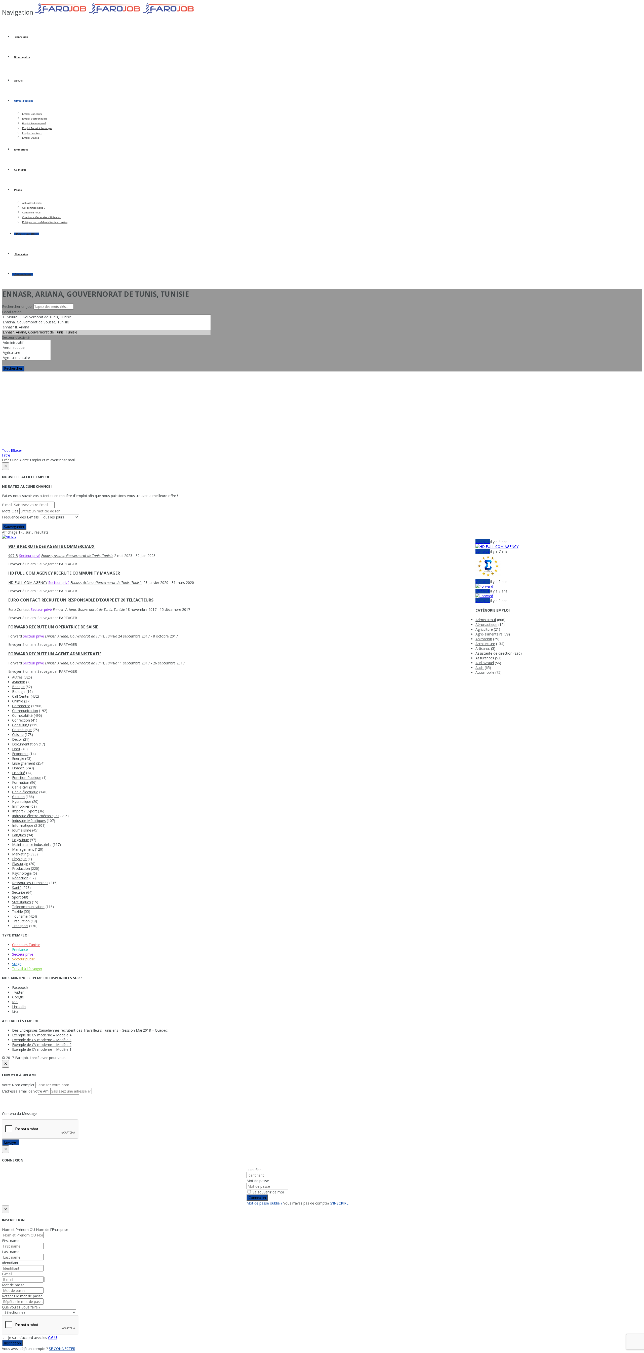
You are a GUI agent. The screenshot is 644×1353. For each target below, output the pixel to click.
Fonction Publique (26, 777)
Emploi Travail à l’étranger (37, 128)
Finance (18, 768)
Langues (19, 835)
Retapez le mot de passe (22, 1296)
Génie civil (20, 787)
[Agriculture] (26, 352)
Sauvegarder (14, 526)
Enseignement (23, 763)
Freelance (20, 949)
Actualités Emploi (32, 203)
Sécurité (18, 892)
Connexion (21, 36)
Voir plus (482, 541)
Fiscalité (18, 772)
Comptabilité (22, 715)
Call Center (21, 696)
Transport (20, 925)
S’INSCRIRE (339, 1203)
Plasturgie (20, 863)
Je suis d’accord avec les (32, 1337)
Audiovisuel (484, 662)
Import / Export (24, 811)
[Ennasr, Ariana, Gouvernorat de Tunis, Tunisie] (106, 332)
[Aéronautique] (26, 347)
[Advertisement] (322, 409)
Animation (483, 638)
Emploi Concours (32, 113)
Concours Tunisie (26, 944)
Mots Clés (10, 511)
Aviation (18, 682)
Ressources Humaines (30, 882)
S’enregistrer (22, 57)
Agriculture (484, 629)
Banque (18, 686)
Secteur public (23, 959)
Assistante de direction (493, 653)
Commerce (21, 705)
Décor (17, 739)
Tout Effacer (12, 450)
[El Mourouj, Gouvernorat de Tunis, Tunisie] (106, 317)
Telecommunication (28, 906)
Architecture (485, 643)
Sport (16, 897)
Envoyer (10, 1142)
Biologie (18, 691)
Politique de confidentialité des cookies (44, 222)
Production (21, 868)
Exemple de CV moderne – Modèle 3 (41, 1039)
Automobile (484, 672)
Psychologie (22, 873)
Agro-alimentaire (489, 634)
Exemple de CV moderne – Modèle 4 (41, 1035)
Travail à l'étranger (27, 968)
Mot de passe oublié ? (264, 1203)
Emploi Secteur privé (34, 123)
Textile (17, 911)
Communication (25, 710)
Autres (17, 677)
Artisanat (482, 648)
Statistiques (21, 901)
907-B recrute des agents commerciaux (51, 546)
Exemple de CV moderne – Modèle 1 (41, 1049)
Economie (20, 753)
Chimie (17, 701)
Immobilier (20, 806)
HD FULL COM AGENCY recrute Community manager (64, 573)
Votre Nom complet (18, 1084)
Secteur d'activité (16, 337)
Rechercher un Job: (17, 306)
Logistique (20, 839)
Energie (18, 758)
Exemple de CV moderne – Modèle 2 (41, 1044)
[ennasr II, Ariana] (106, 327)
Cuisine (18, 734)
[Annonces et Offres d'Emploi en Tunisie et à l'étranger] (115, 13)
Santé (16, 887)
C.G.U (52, 1337)
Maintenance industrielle (32, 844)
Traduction (21, 921)
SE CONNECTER (62, 1348)
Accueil (18, 80)
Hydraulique (21, 801)
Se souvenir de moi (268, 1192)
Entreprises (21, 149)
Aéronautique (486, 624)
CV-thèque (20, 169)
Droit (16, 748)
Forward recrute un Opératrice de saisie (53, 627)
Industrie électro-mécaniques (35, 815)
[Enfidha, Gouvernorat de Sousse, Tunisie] (106, 322)
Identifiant (255, 1169)
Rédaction (20, 878)
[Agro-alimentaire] (26, 357)
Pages (18, 190)
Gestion (18, 796)
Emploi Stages (30, 137)
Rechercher (13, 368)
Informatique (22, 825)
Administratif (485, 619)
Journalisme (21, 830)
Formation (20, 782)
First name (10, 1240)
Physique (19, 858)
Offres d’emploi (23, 100)
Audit (479, 667)
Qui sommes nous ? (33, 207)
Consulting (20, 725)
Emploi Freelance (32, 133)
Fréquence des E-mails (20, 517)
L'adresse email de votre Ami (25, 1091)
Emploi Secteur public (34, 118)
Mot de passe (258, 1180)
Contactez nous (31, 212)
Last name (10, 1251)
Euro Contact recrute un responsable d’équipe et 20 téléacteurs (80, 600)
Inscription (12, 1343)
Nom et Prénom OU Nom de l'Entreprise (35, 1229)
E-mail (7, 504)
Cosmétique (22, 729)
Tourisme (20, 916)
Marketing (20, 854)
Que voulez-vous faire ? (21, 1307)
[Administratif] (26, 342)
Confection (21, 720)
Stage (16, 963)
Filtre (6, 455)
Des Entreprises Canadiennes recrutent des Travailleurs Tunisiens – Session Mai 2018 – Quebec (90, 1030)
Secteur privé (22, 954)
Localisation (12, 312)
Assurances (484, 658)
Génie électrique (25, 792)
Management (23, 849)
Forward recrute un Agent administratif (54, 654)
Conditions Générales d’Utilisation (41, 217)
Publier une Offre (26, 234)
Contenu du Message (19, 1113)
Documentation (25, 744)
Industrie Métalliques (29, 820)
